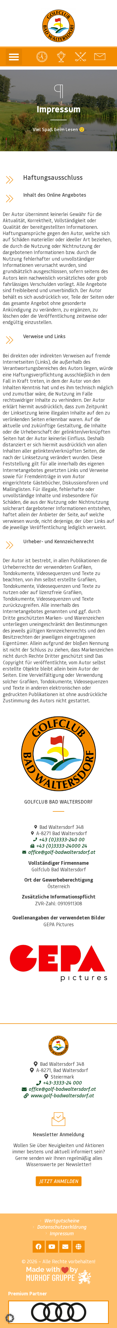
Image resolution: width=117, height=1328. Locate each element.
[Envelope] (65, 1247)
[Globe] (79, 1247)
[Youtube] (52, 1247)
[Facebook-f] (39, 1247)
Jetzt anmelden (58, 1181)
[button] (14, 57)
